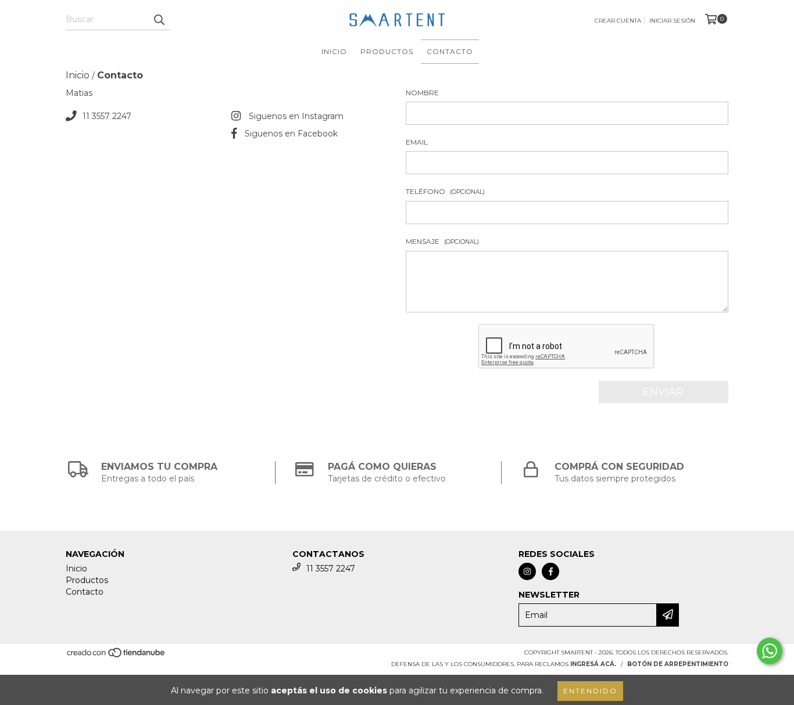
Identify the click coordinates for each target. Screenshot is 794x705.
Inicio (334, 51)
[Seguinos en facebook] (550, 571)
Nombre (422, 92)
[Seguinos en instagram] (527, 571)
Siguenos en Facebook (291, 133)
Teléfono (445, 191)
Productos (386, 51)
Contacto (450, 51)
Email (417, 142)
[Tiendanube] (116, 656)
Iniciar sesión (672, 20)
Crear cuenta (618, 20)
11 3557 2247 (107, 116)
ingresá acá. (593, 664)
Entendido (590, 690)
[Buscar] (158, 19)
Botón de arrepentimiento (677, 664)
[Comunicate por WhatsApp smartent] (769, 651)
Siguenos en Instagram (296, 116)
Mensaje (442, 241)
